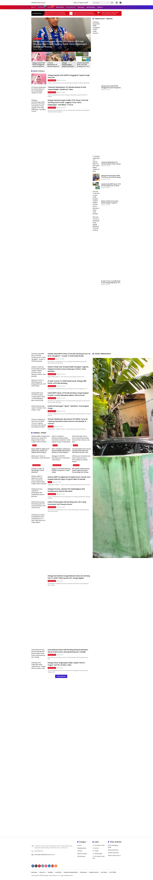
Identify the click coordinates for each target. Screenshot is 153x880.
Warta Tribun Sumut (114, 855)
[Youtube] (52, 866)
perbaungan (98, 853)
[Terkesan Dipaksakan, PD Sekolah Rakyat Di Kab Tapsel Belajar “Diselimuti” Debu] (38, 91)
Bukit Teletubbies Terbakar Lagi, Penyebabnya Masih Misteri (81, 13)
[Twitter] (36, 866)
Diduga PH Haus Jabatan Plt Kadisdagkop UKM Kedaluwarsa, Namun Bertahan (66, 490)
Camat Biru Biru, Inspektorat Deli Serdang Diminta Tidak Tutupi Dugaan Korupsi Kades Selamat (113, 13)
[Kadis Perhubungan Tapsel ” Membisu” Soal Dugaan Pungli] (38, 410)
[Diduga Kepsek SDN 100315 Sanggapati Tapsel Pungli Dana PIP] (38, 79)
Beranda (34, 872)
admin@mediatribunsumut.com (44, 854)
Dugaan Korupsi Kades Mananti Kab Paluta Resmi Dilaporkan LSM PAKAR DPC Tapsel (55, 13)
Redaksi (50, 872)
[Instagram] (46, 866)
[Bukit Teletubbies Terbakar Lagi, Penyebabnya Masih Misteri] (70, 13)
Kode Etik (58, 872)
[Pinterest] (39, 866)
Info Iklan (104, 872)
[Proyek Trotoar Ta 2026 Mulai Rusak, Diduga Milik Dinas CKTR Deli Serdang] (96, 282)
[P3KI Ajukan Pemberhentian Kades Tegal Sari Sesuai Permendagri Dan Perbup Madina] (81, 461)
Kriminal (55, 445)
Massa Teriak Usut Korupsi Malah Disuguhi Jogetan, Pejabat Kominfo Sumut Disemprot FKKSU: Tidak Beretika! (109, 202)
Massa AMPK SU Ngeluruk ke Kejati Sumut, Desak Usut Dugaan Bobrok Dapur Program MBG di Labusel (40, 450)
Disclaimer (83, 872)
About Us (42, 872)
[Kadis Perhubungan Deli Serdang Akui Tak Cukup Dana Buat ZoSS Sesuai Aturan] (38, 506)
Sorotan (79, 851)
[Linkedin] (49, 866)
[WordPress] (42, 866)
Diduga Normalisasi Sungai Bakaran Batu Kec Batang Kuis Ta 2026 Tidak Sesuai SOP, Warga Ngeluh (69, 577)
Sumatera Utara (99, 845)
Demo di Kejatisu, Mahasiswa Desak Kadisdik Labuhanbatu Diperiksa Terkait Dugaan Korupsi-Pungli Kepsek (61, 450)
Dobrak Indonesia (113, 853)
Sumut (79, 845)
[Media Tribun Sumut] (38, 2)
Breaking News (37, 38)
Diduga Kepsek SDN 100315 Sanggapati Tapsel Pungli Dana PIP (38, 64)
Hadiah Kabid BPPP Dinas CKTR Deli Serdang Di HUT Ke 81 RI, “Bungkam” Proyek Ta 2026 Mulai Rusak (83, 64)
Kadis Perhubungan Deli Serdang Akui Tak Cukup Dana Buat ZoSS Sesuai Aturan (67, 503)
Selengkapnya (61, 676)
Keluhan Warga (57, 465)
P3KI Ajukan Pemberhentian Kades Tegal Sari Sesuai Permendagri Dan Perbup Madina (81, 470)
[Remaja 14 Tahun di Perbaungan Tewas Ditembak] (40, 461)
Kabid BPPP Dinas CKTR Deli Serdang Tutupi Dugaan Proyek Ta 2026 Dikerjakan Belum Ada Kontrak (68, 394)
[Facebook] (32, 866)
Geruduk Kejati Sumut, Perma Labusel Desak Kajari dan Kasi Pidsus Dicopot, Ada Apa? (81, 450)
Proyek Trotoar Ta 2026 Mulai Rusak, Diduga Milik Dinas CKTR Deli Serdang (111, 282)
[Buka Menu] (120, 3)
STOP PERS (112, 872)
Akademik (50, 426)
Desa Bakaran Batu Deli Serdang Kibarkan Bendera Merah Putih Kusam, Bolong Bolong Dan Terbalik (68, 651)
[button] (112, 2)
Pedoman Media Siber (71, 872)
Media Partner (93, 872)
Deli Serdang (51, 359)
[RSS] (55, 866)
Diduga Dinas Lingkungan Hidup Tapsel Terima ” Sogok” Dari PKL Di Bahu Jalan (67, 664)
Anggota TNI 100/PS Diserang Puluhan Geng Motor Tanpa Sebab (61, 470)
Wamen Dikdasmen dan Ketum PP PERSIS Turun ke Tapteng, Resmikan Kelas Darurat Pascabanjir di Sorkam (68, 421)
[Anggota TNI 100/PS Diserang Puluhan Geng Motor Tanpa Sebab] (61, 461)
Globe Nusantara (113, 850)
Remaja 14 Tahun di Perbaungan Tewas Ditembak (37, 470)
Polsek (96, 851)
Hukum (34, 445)
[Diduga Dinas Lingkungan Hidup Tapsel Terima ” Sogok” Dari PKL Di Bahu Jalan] (38, 667)
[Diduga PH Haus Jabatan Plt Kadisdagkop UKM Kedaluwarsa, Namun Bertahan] (38, 493)
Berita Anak (76, 465)
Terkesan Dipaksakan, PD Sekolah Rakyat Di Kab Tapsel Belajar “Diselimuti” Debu (53, 64)
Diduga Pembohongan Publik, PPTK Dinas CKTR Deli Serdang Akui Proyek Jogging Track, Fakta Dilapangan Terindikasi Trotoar (60, 44)
